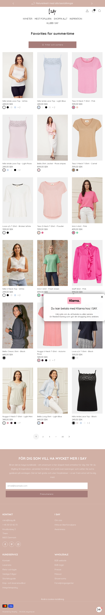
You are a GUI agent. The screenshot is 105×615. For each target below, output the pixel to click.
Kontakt (6, 560)
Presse (58, 569)
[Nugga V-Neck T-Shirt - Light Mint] (17, 391)
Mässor (58, 574)
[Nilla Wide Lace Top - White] (17, 75)
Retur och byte (9, 569)
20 (63, 437)
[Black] (8, 108)
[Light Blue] (16, 108)
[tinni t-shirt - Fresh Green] (52, 263)
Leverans (6, 565)
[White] (4, 108)
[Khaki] (78, 170)
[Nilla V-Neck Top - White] (17, 263)
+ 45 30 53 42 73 (10, 524)
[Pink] (74, 108)
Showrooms (60, 578)
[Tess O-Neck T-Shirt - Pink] (87, 75)
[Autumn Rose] (39, 361)
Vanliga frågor (9, 574)
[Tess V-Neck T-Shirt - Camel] (87, 138)
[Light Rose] (4, 170)
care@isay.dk (8, 520)
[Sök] (99, 10)
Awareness (60, 529)
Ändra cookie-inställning (52, 599)
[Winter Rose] (43, 423)
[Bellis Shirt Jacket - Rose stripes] (52, 138)
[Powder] (78, 108)
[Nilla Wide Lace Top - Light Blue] (52, 75)
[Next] (92, 3)
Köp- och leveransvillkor (14, 583)
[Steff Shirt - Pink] (87, 263)
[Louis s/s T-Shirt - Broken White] (17, 200)
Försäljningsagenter (64, 583)
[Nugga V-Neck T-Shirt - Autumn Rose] (52, 325)
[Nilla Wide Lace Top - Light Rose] (17, 138)
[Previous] (13, 3)
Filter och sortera (54, 45)
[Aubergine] (43, 361)
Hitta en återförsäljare (65, 524)
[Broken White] (12, 108)
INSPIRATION (76, 18)
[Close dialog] (102, 297)
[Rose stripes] (39, 170)
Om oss (58, 520)
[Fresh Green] (78, 233)
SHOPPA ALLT (60, 18)
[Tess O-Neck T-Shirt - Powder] (52, 200)
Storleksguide (9, 578)
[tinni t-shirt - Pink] (87, 200)
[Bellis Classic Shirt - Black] (17, 325)
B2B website (60, 560)
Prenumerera (46, 494)
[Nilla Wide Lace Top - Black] (87, 391)
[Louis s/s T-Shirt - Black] (87, 325)
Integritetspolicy (10, 587)
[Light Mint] (4, 423)
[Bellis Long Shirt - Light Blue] (52, 391)
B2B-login (59, 565)
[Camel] (74, 170)
